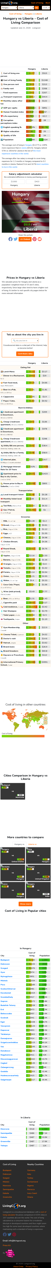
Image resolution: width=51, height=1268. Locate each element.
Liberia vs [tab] (32, 844)
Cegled (4, 1063)
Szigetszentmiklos (9, 1042)
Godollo (4, 1071)
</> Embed (25, 239)
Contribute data (25, 353)
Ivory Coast (32, 1193)
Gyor (3, 972)
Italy (29, 1174)
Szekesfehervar (8, 989)
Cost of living (37, 3)
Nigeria (30, 1185)
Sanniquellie (6, 1133)
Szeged (4, 968)
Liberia (38, 14)
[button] (10, 239)
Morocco (31, 1189)
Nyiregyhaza (6, 976)
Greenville (5, 1141)
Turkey (30, 1178)
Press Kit (7, 1245)
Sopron (4, 1001)
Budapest (5, 960)
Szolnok (4, 1017)
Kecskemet (6, 993)
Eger (3, 1022)
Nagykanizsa (6, 1055)
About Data (18, 1266)
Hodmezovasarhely (10, 1075)
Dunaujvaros (6, 1038)
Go (36, 8)
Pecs (3, 984)
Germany (31, 1170)
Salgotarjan (6, 1079)
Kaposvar (5, 1030)
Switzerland (32, 1181)
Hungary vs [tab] (19, 844)
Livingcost (36, 28)
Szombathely (7, 997)
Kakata (4, 1137)
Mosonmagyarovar (9, 1059)
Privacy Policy (32, 1266)
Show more (25, 904)
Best (48, 3)
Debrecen (5, 964)
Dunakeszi (5, 1051)
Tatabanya (5, 1034)
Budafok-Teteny (8, 1005)
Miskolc (4, 980)
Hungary (28, 14)
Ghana (30, 1197)
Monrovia (5, 1129)
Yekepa (4, 1145)
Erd (2, 1009)
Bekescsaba (6, 1013)
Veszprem (5, 1026)
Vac (2, 1046)
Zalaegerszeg (7, 1067)
